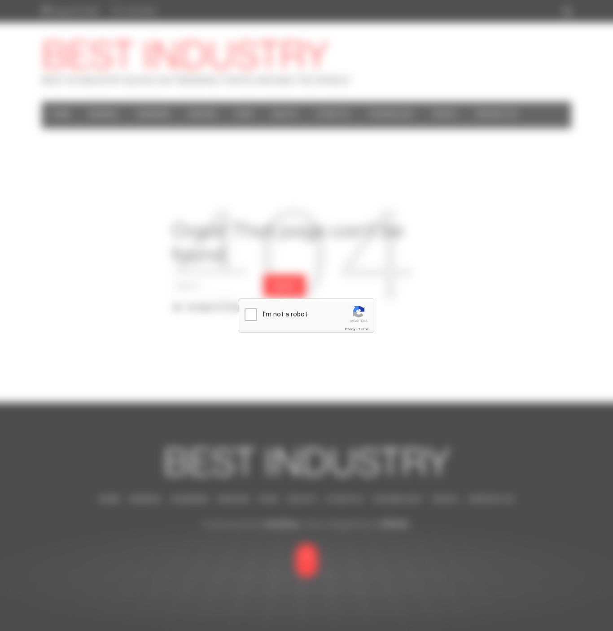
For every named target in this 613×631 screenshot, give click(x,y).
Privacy (350, 329)
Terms (363, 329)
